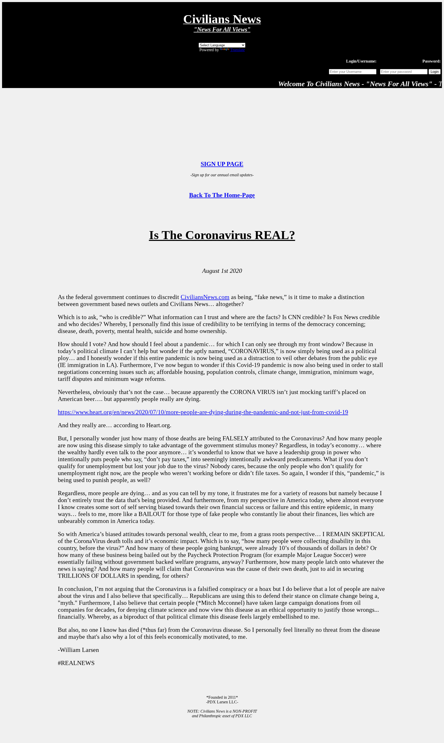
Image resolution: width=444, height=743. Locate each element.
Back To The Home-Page (222, 195)
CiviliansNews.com (205, 297)
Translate (237, 50)
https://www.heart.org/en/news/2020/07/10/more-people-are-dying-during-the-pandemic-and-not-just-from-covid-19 (203, 412)
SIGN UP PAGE (222, 164)
